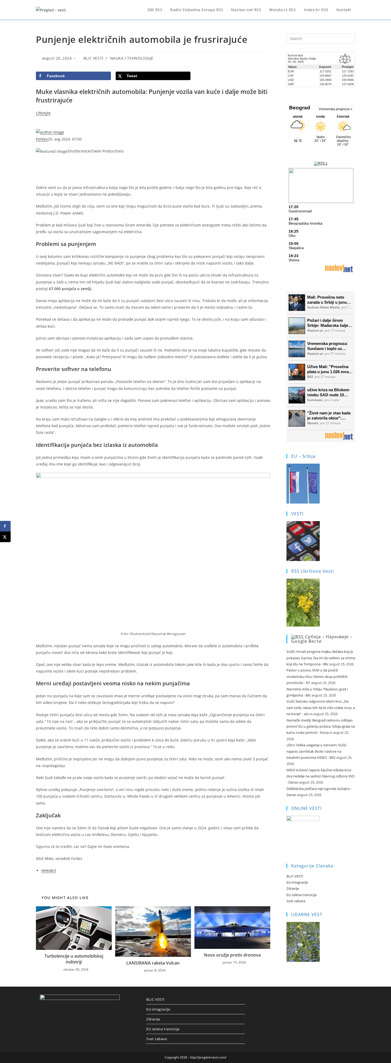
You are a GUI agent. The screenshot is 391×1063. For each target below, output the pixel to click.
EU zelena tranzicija (301, 894)
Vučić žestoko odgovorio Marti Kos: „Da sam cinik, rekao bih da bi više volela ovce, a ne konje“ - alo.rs (320, 707)
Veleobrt (48, 870)
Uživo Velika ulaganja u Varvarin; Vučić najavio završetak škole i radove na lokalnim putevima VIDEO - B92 (316, 751)
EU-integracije (297, 882)
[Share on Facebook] (5, 526)
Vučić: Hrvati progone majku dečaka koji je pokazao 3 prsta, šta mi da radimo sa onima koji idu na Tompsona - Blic (320, 657)
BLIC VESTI (93, 58)
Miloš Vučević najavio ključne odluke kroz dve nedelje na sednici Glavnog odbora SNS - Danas (320, 776)
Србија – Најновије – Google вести (321, 639)
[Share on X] (5, 537)
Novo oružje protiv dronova (232, 955)
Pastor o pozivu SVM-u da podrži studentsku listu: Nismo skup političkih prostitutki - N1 (317, 676)
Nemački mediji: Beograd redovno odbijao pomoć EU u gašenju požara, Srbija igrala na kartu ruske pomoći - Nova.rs (320, 726)
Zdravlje (292, 888)
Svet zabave (295, 901)
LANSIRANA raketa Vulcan (153, 963)
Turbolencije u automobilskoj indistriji (73, 959)
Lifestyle (43, 113)
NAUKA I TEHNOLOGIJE (131, 58)
